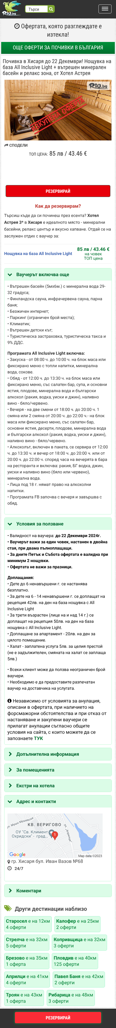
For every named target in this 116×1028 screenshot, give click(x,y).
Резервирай (58, 191)
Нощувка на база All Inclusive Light (38, 253)
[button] (105, 8)
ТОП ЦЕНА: (38, 154)
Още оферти (58, 48)
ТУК (38, 738)
